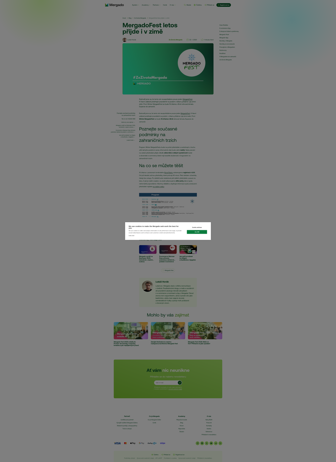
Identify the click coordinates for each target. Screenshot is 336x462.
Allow (197, 232)
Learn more (131, 235)
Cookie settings (197, 227)
